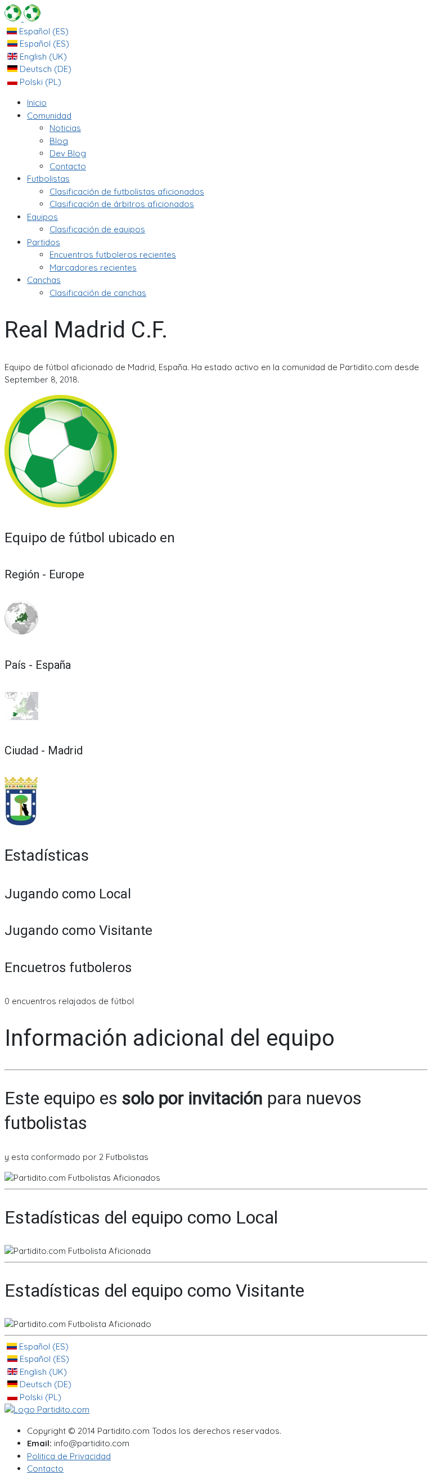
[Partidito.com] (22, 18)
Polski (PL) (39, 82)
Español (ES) (43, 31)
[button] (49, 115)
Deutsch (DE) (44, 69)
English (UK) (42, 56)
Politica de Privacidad (69, 1456)
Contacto (45, 1468)
